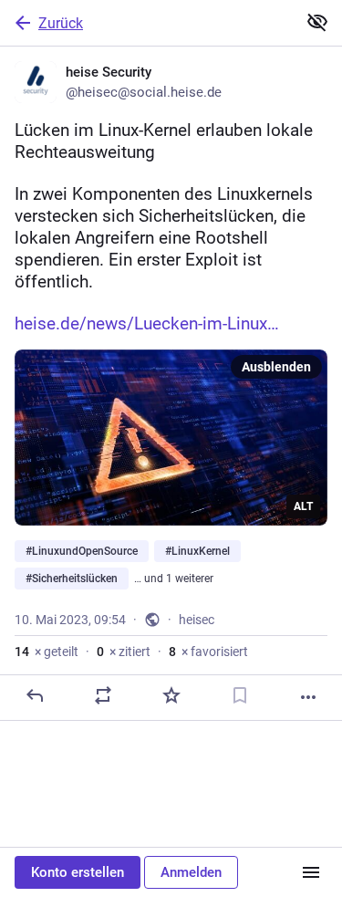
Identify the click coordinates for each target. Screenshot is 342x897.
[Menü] (311, 872)
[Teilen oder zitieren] (103, 695)
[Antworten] (35, 695)
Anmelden (191, 872)
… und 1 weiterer (173, 578)
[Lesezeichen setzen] (240, 695)
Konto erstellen (77, 872)
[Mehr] (308, 697)
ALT (303, 506)
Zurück (60, 23)
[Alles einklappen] (317, 22)
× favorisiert (208, 651)
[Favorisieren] (171, 695)
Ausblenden (276, 367)
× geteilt (46, 651)
